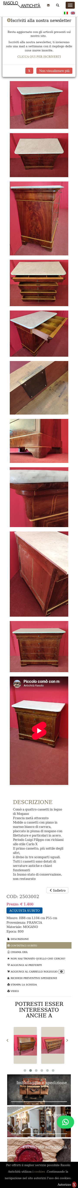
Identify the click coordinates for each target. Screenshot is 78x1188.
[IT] (66, 12)
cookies (40, 1171)
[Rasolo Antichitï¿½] (22, 6)
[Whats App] (65, 1122)
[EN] (73, 12)
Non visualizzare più (54, 70)
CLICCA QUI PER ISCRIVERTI (39, 56)
